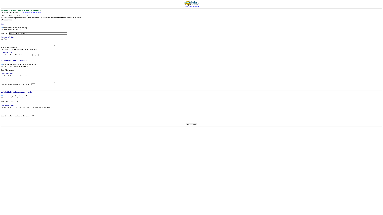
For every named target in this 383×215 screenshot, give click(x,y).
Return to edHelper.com (191, 6)
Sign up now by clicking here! (31, 12)
